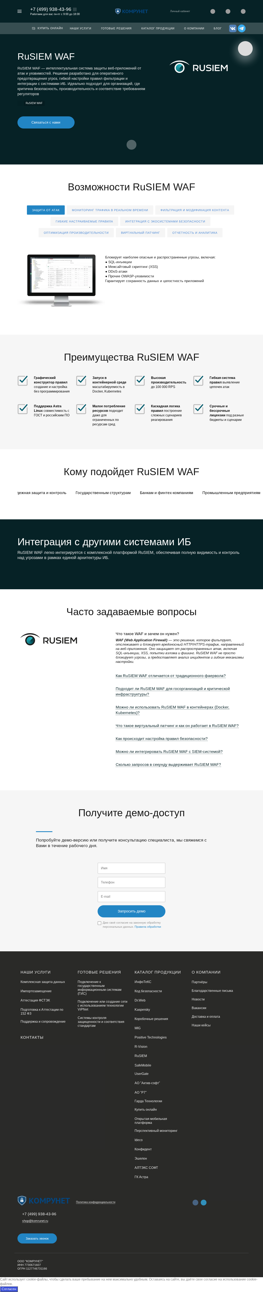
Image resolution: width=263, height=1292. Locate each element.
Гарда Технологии (148, 1101)
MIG (138, 1028)
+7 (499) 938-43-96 (50, 9)
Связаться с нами (45, 122)
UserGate (142, 1074)
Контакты (32, 1037)
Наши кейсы (201, 1025)
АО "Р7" (141, 1092)
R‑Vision (141, 1046)
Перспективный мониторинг (156, 1130)
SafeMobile (143, 1065)
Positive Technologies (151, 1037)
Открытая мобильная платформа (151, 1120)
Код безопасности (148, 991)
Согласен (9, 1289)
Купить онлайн (146, 1109)
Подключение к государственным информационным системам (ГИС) (99, 987)
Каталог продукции (158, 972)
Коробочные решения (151, 1019)
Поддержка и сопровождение (43, 1021)
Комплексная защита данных (43, 982)
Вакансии (199, 1008)
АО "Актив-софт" (147, 1083)
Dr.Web (140, 1000)
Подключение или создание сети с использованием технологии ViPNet (102, 1005)
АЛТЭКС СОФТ (146, 1167)
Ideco (139, 1140)
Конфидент (143, 1149)
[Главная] (20, 103)
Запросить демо (131, 911)
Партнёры (199, 982)
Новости (198, 999)
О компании (206, 972)
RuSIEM (141, 1056)
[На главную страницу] (131, 11)
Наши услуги (36, 972)
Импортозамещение (36, 991)
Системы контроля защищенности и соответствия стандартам (101, 1021)
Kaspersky (142, 1009)
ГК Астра (141, 1177)
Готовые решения (99, 972)
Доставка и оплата (206, 1016)
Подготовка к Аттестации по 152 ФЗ (42, 1011)
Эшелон (141, 1158)
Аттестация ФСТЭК (35, 1000)
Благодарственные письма (212, 990)
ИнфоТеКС (143, 982)
